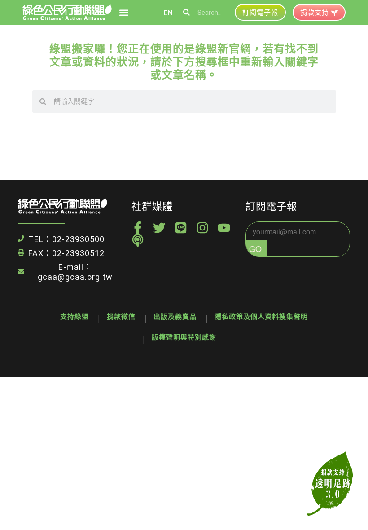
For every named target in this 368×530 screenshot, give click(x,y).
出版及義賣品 (175, 317)
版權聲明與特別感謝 (184, 337)
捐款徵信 (121, 317)
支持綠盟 (74, 317)
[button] (123, 12)
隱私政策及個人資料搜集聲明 (261, 317)
